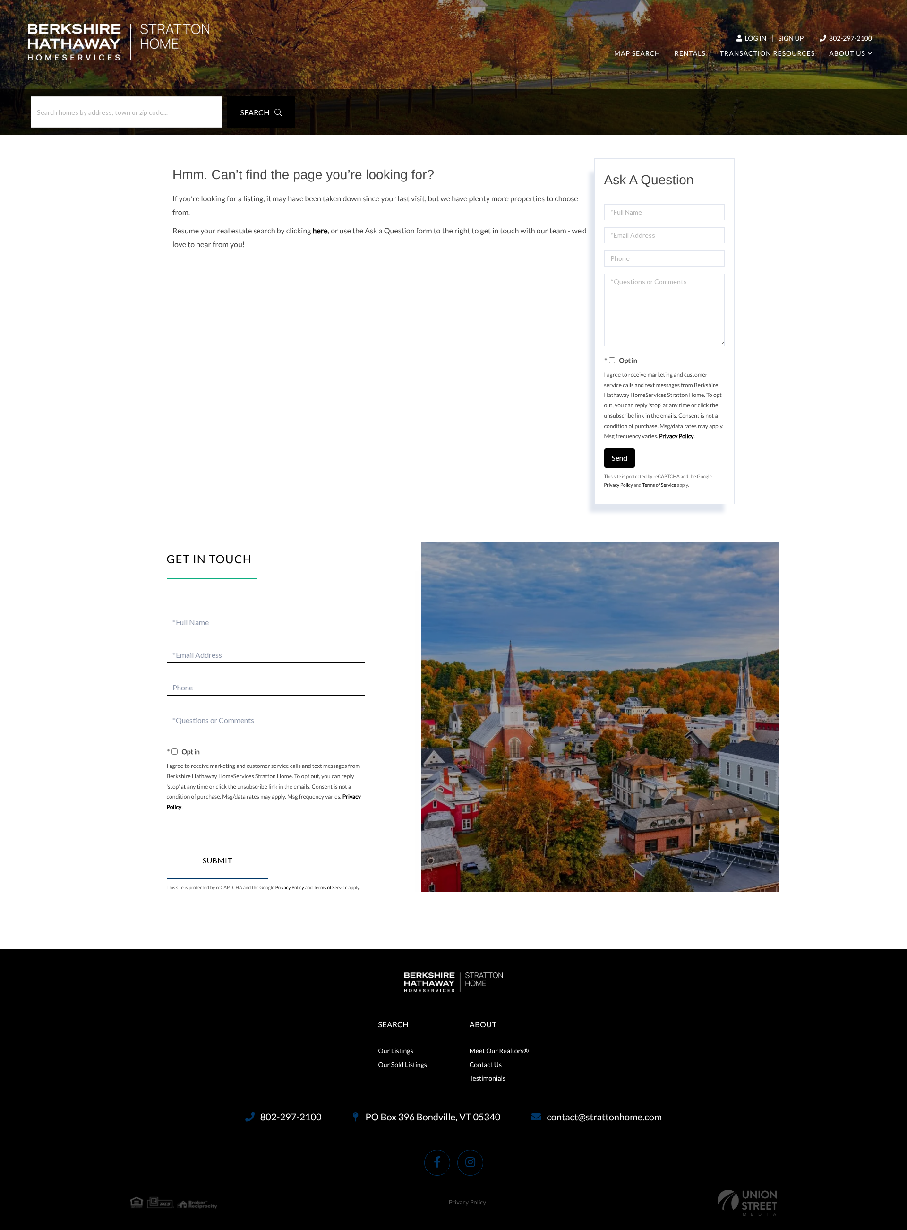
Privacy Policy (676, 435)
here (320, 230)
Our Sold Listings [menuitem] (402, 1064)
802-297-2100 (850, 38)
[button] (261, 112)
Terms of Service (659, 485)
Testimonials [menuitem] (487, 1078)
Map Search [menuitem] (637, 53)
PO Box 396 (432, 1117)
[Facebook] (437, 1163)
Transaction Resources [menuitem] (767, 53)
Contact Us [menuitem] (486, 1064)
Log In (755, 38)
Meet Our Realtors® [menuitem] (499, 1051)
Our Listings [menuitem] (395, 1051)
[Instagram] (470, 1163)
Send (619, 457)
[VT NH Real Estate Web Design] (747, 1203)
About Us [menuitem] (847, 53)
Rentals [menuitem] (690, 53)
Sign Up (791, 38)
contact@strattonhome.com (604, 1117)
